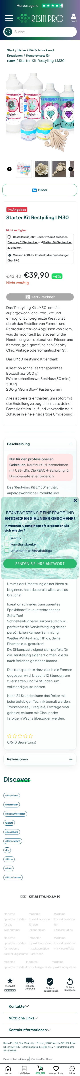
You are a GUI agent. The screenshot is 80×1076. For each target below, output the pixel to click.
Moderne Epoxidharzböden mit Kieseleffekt (65, 943)
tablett (9, 822)
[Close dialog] (75, 500)
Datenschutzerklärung (16, 1059)
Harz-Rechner (42, 297)
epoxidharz (11, 832)
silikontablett (12, 841)
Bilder (42, 190)
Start (10, 50)
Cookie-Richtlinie (41, 1059)
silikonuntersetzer (15, 813)
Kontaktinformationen (28, 1029)
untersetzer (11, 804)
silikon (9, 859)
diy (7, 850)
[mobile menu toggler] (9, 18)
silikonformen (13, 877)
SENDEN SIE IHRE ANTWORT (40, 563)
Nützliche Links (21, 1018)
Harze (22, 50)
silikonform (11, 795)
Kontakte (17, 1006)
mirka (8, 868)
